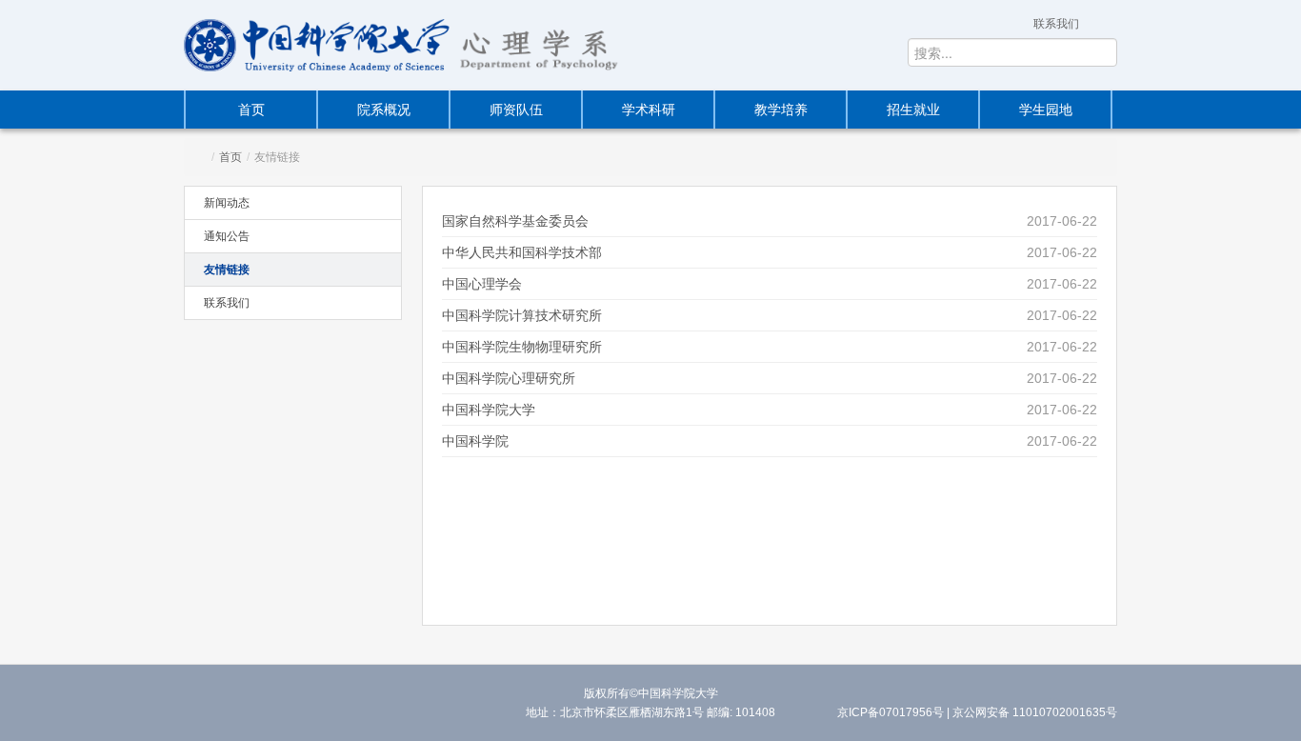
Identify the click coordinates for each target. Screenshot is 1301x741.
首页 (251, 109)
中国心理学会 (482, 283)
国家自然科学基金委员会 (515, 221)
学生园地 (1045, 109)
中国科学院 (475, 441)
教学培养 (781, 109)
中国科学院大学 (488, 409)
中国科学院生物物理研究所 (522, 346)
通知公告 (227, 236)
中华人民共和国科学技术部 (522, 252)
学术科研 (648, 109)
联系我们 (1056, 23)
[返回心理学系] (545, 45)
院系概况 (383, 109)
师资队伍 (516, 109)
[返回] (317, 45)
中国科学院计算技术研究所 (522, 315)
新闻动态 (227, 203)
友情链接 (227, 269)
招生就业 (913, 109)
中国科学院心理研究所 (508, 378)
